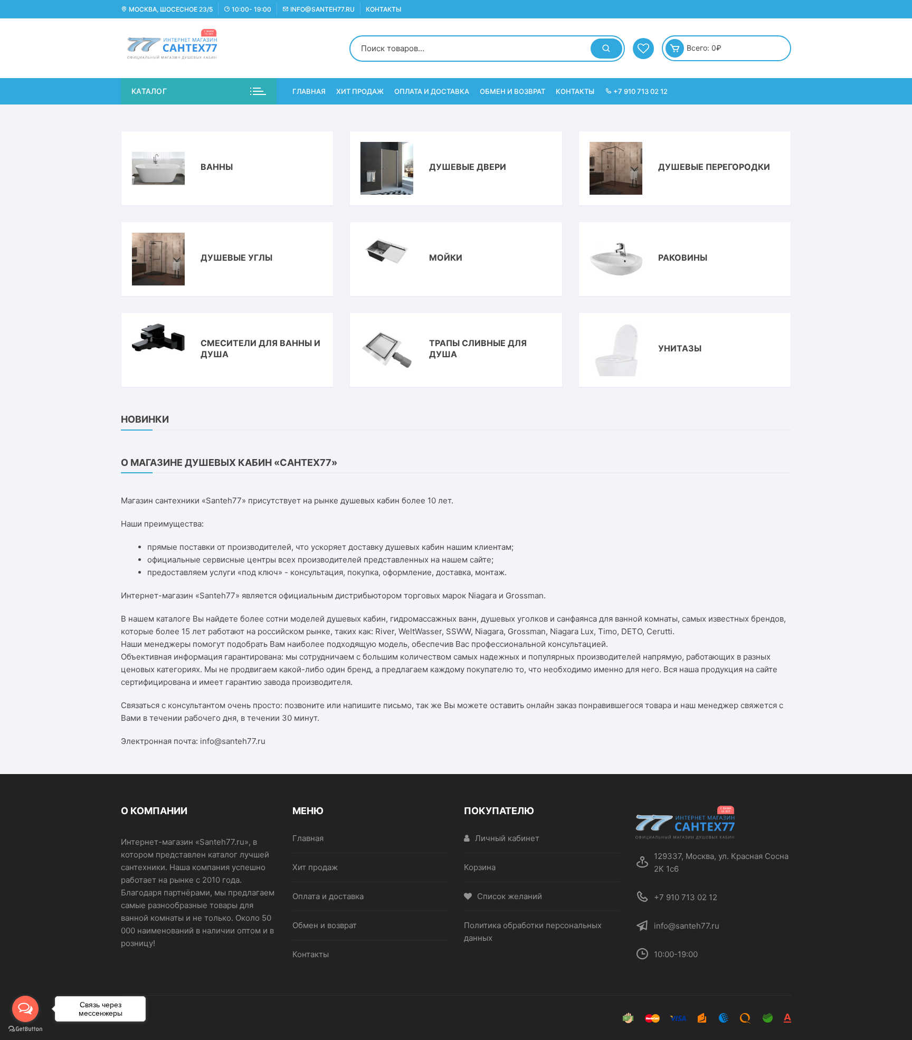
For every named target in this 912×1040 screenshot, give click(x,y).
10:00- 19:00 (250, 9)
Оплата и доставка (431, 91)
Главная (309, 91)
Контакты (383, 9)
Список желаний (509, 896)
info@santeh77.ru (322, 9)
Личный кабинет (507, 838)
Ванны (217, 166)
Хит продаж (360, 91)
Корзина (480, 867)
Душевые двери (467, 166)
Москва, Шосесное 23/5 (170, 9)
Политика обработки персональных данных (533, 931)
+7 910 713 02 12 (640, 91)
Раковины (682, 257)
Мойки (445, 257)
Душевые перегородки (714, 166)
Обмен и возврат (512, 91)
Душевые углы (236, 257)
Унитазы (679, 348)
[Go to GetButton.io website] (25, 1029)
